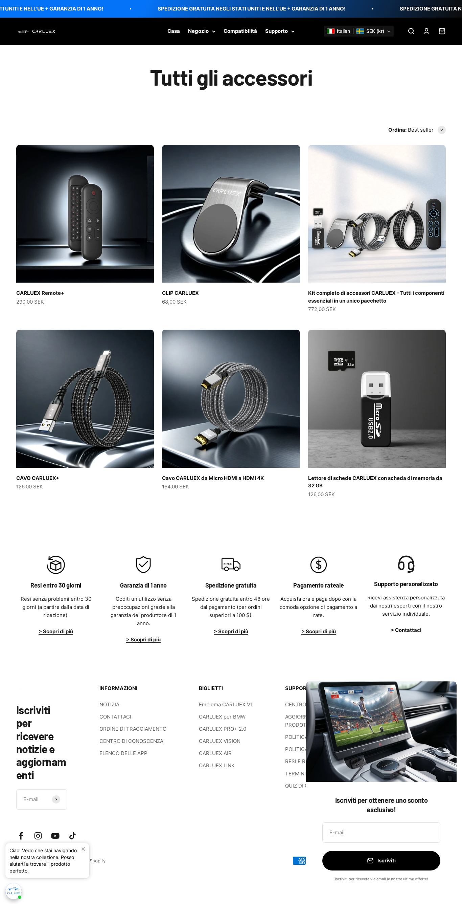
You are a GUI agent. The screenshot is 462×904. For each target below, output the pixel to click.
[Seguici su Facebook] (20, 835)
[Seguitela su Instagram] (38, 835)
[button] (359, 31)
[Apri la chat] (13, 891)
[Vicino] (442, 695)
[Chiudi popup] (83, 849)
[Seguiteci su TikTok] (72, 835)
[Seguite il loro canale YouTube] (55, 835)
